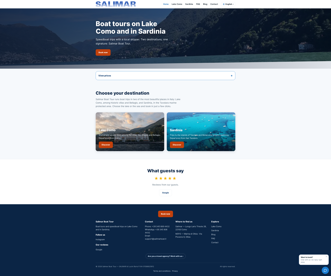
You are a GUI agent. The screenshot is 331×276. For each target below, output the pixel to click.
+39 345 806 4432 (161, 226)
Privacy (175, 271)
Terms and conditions (162, 271)
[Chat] (325, 270)
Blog (205, 4)
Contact (214, 4)
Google (165, 192)
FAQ (198, 4)
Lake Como (177, 4)
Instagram (100, 239)
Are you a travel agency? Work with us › (165, 256)
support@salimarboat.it (155, 239)
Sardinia (189, 4)
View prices (104, 75)
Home (166, 4)
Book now (103, 52)
